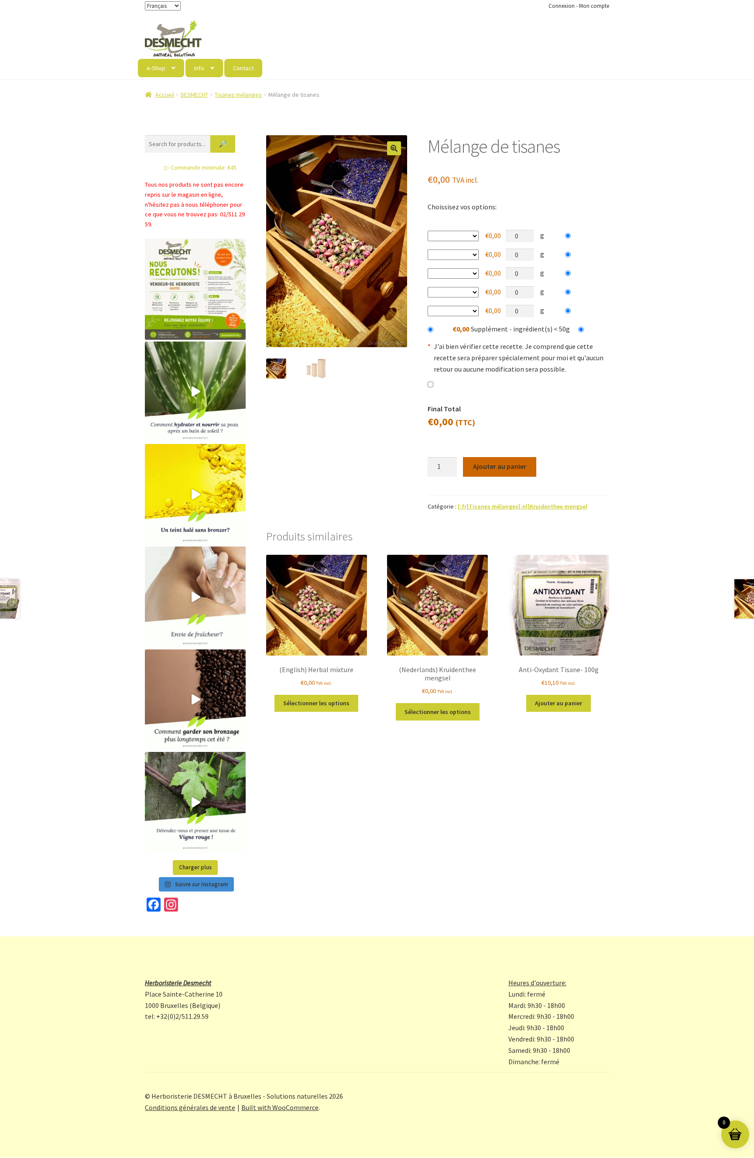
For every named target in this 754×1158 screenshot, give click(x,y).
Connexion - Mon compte (578, 6)
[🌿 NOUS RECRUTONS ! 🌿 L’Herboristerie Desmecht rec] (195, 289)
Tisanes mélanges (238, 95)
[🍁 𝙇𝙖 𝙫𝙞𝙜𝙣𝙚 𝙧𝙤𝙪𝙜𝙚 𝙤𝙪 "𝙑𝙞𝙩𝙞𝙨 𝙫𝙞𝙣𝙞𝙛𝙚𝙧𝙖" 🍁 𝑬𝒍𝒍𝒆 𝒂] (195, 802)
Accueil (164, 95)
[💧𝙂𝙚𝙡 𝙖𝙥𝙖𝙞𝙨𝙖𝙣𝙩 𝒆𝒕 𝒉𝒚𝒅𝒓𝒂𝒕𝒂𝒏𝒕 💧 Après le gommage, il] (195, 392)
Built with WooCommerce (280, 1107)
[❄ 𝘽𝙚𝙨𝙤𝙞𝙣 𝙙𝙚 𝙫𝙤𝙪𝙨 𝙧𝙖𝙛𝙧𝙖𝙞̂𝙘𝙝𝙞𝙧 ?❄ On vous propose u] (195, 597)
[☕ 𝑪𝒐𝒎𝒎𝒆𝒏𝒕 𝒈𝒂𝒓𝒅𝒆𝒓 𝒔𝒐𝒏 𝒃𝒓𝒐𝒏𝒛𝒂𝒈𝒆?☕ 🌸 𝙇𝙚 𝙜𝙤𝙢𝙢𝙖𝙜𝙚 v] (195, 699)
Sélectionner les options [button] (316, 703)
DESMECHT (194, 95)
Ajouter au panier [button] (558, 703)
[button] (394, 148)
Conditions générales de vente (190, 1107)
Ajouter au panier (499, 466)
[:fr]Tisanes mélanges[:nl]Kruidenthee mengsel (522, 506)
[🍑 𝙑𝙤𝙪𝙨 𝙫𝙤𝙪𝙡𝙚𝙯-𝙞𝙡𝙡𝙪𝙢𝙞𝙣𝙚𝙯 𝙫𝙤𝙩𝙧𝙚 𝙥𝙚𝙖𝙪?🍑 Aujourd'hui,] (195, 494)
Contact (243, 68)
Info (199, 68)
